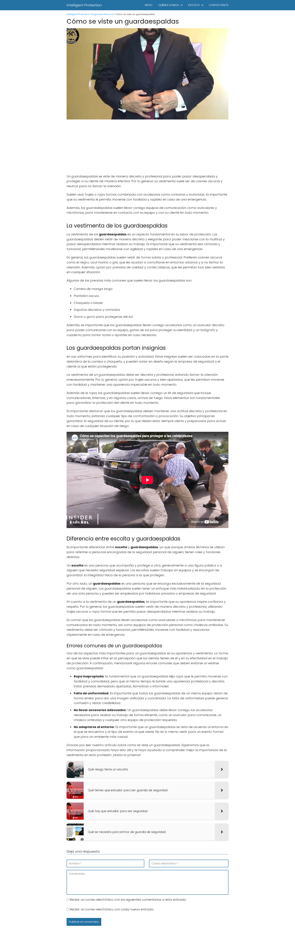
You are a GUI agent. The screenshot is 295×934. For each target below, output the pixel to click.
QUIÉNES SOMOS (168, 5)
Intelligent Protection (84, 5)
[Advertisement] (147, 147)
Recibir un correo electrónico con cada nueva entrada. (112, 909)
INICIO (148, 5)
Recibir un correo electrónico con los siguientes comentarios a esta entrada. (128, 899)
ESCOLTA (194, 5)
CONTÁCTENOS (218, 5)
